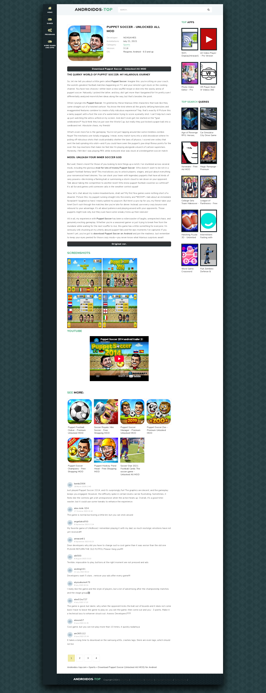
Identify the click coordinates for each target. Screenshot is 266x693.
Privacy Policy (136, 679)
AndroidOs (93, 9)
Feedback (149, 679)
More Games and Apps (50, 47)
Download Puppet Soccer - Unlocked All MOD (119, 68)
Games (50, 23)
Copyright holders (164, 679)
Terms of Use (180, 679)
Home (49, 12)
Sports (126, 44)
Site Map (124, 679)
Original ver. (119, 243)
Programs (50, 34)
